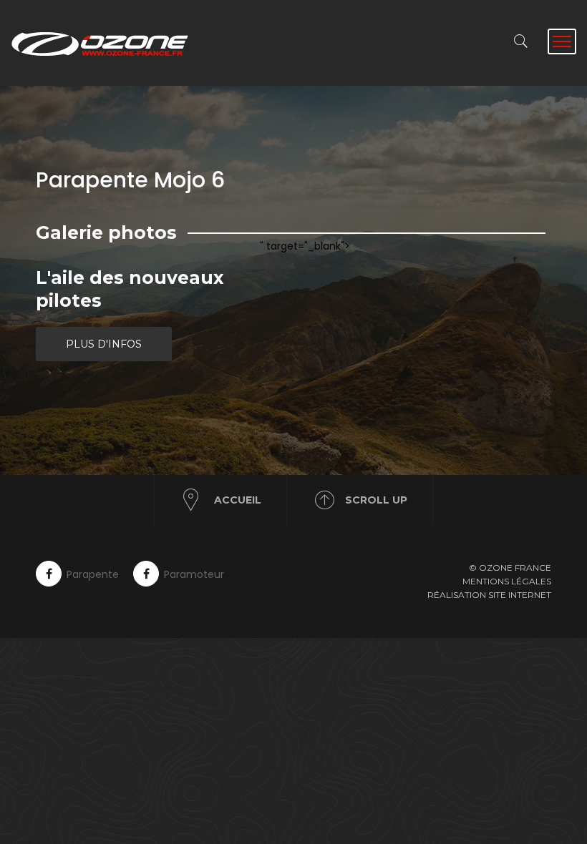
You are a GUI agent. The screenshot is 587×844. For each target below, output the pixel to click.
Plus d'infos (104, 344)
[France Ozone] (107, 43)
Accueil (237, 500)
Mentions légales (506, 581)
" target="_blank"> (305, 246)
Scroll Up (376, 500)
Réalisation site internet (489, 594)
